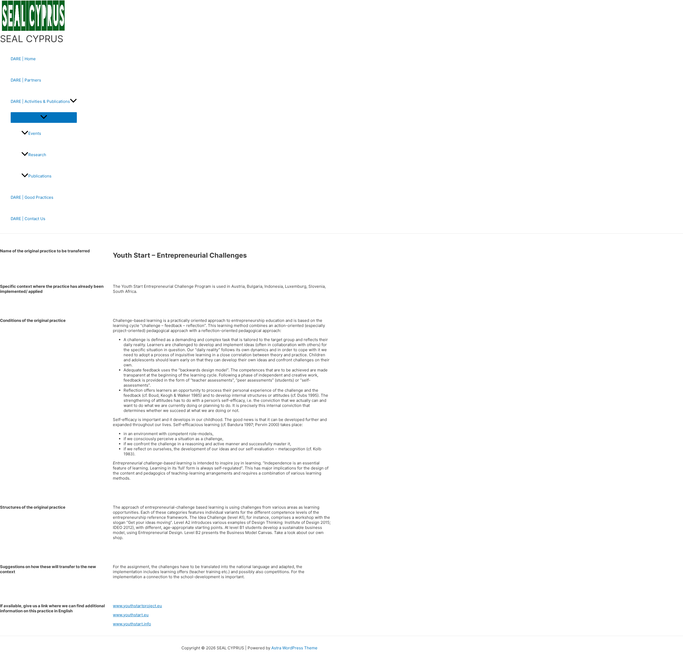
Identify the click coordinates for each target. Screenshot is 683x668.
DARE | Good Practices (32, 197)
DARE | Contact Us (28, 218)
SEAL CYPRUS (31, 38)
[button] (73, 101)
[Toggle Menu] (44, 117)
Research (37, 154)
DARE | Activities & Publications (40, 101)
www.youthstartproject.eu (137, 605)
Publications (39, 176)
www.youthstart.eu (131, 614)
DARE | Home (23, 58)
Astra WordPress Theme (294, 647)
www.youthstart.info (132, 623)
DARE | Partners (26, 80)
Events (34, 133)
